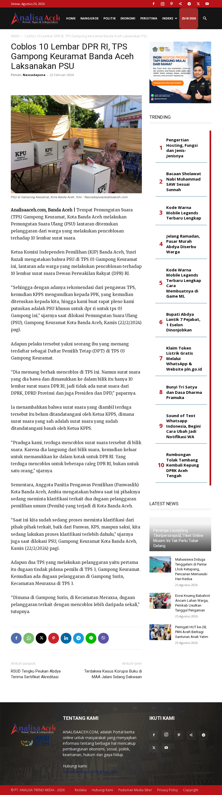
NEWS (15, 36)
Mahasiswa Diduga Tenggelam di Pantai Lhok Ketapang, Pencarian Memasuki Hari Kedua (191, 569)
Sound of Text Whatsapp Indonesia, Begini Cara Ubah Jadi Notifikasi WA (183, 426)
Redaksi (81, 790)
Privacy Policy (167, 790)
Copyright (190, 790)
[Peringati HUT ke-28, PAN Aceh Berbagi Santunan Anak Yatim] (160, 632)
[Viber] (103, 638)
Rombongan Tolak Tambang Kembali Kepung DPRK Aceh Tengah (182, 465)
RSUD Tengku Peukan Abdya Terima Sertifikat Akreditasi (36, 674)
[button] (204, 18)
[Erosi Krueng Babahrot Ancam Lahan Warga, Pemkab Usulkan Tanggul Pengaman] (160, 601)
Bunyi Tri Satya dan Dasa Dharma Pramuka (184, 392)
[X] (198, 4)
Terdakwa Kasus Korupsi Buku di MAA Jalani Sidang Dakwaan (113, 674)
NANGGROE (89, 18)
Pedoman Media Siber (135, 790)
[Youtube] (207, 4)
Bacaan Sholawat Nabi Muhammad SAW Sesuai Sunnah (183, 181)
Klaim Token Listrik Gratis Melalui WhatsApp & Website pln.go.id (184, 358)
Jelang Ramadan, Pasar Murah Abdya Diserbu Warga (183, 244)
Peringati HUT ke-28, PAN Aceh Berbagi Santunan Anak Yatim (191, 632)
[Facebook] (153, 4)
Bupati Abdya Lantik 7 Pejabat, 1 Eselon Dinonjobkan (183, 322)
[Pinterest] (171, 4)
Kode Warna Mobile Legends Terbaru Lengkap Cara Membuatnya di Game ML (183, 283)
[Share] (180, 4)
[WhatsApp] (28, 638)
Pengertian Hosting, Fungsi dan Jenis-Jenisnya (182, 147)
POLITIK (109, 18)
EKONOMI (127, 18)
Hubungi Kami (102, 790)
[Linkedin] (66, 638)
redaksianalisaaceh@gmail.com (90, 771)
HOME (71, 18)
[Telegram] (189, 4)
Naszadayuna (34, 75)
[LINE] (91, 638)
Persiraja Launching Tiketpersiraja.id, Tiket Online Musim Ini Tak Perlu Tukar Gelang (178, 538)
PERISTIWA (148, 18)
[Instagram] (162, 4)
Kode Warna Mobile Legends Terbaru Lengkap (183, 213)
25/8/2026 (189, 18)
